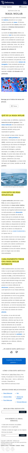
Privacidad (12, 445)
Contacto (18, 445)
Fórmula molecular (22, 402)
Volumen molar (7, 397)
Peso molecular (7, 400)
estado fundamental (18, 231)
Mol (18, 393)
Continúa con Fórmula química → (14, 361)
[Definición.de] (7, 2)
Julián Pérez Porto (14, 374)
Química (9, 6)
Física (4, 6)
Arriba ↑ (23, 445)
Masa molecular (7, 393)
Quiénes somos (5, 445)
